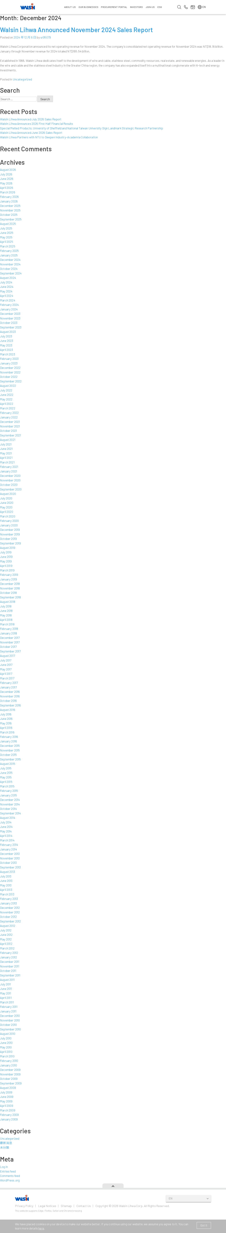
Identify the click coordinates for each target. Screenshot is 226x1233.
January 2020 (9, 525)
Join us (150, 6)
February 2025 (9, 250)
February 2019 (9, 574)
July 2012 (6, 930)
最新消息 (6, 1143)
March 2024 (7, 300)
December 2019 (10, 529)
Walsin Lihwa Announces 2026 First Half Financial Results (36, 123)
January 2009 (9, 1119)
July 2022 (6, 390)
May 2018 (6, 615)
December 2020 (10, 475)
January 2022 (9, 417)
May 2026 (6, 183)
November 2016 (10, 696)
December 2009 (10, 1069)
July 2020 (6, 498)
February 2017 (9, 682)
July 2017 (5, 660)
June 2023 (6, 340)
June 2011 (6, 988)
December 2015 (10, 745)
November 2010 (10, 1020)
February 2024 (9, 304)
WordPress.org (10, 1180)
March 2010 (7, 1056)
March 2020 (7, 516)
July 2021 (6, 444)
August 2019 (7, 547)
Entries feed (8, 1171)
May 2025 (6, 237)
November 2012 (10, 912)
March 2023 (7, 354)
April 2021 (6, 457)
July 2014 (6, 822)
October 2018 (8, 592)
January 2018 (8, 633)
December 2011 (9, 961)
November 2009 (10, 1074)
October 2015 (8, 754)
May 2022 (6, 399)
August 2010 (7, 1033)
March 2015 (7, 786)
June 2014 (6, 826)
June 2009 (6, 1096)
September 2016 (10, 705)
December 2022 (10, 367)
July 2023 (6, 336)
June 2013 (6, 880)
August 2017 (7, 655)
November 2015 (10, 750)
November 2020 (10, 480)
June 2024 (6, 286)
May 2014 (6, 831)
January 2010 (8, 1065)
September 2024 (11, 273)
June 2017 (6, 664)
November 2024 (10, 264)
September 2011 (10, 975)
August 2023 (8, 331)
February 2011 (8, 1006)
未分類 (4, 1147)
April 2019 (6, 565)
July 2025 (6, 228)
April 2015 (6, 781)
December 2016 (10, 691)
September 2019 (10, 543)
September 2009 (11, 1083)
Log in (4, 1166)
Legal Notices (47, 1206)
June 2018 (6, 610)
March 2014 (7, 840)
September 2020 (11, 489)
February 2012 (9, 952)
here (41, 1228)
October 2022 (8, 376)
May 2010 (6, 1047)
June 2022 (6, 394)
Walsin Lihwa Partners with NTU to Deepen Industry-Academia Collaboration (49, 137)
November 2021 (10, 426)
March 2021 (7, 462)
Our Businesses (88, 6)
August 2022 (8, 385)
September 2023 (10, 327)
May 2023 (6, 345)
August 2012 (7, 925)
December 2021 (10, 421)
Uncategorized (22, 79)
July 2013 (5, 876)
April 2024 (6, 295)
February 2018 (9, 628)
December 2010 (10, 1015)
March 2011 (7, 1002)
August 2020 (8, 493)
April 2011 (6, 997)
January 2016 (8, 741)
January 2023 (8, 363)
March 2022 (7, 408)
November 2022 (10, 372)
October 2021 (8, 430)
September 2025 (11, 219)
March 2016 (7, 732)
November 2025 (10, 210)
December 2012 (10, 907)
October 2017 (8, 646)
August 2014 (7, 817)
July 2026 (6, 174)
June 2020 (6, 502)
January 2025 (9, 255)
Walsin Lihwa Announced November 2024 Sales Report (76, 29)
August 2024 (8, 277)
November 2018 (10, 588)
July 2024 (6, 282)
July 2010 (6, 1038)
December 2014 (10, 799)
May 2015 (6, 777)
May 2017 (5, 669)
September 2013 (10, 867)
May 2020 (6, 507)
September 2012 (10, 921)
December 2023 (10, 313)
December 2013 (10, 853)
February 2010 (9, 1060)
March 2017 (7, 678)
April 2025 (6, 241)
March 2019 (7, 570)
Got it (203, 1225)
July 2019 (6, 552)
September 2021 (10, 435)
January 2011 (8, 1011)
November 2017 (10, 642)
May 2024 (6, 291)
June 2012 (6, 934)
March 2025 (7, 246)
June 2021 (6, 448)
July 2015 (6, 768)
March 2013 (7, 894)
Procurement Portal (114, 6)
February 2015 (9, 790)
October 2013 (8, 862)
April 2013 (6, 889)
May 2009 (6, 1101)
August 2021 (7, 439)
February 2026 (9, 196)
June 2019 (6, 556)
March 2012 (7, 948)
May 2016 (6, 723)
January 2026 (9, 201)
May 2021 (6, 453)
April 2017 (6, 673)
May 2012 (6, 939)
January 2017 (8, 687)
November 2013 (10, 858)
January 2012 (8, 957)
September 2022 (11, 381)
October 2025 (8, 214)
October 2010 (8, 1024)
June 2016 (6, 718)
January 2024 (9, 309)
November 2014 (10, 804)
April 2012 (6, 943)
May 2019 (6, 561)
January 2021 (8, 471)
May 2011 (5, 993)
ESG (159, 6)
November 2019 (10, 534)
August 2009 (8, 1087)
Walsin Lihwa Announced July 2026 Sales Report (30, 119)
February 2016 (9, 736)
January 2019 (8, 579)
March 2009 (7, 1110)
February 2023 (9, 358)
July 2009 (6, 1092)
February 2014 (9, 844)
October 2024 (8, 268)
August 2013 (7, 871)
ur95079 (45, 37)
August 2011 (7, 979)
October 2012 (8, 916)
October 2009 (8, 1078)
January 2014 (8, 849)
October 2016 (8, 700)
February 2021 (9, 466)
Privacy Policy (24, 1206)
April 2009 (6, 1105)
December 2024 (10, 259)
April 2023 (6, 349)
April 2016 (6, 727)
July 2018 (6, 606)
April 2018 (6, 619)
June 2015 (6, 772)
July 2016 (6, 714)
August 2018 (7, 601)
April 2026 (6, 187)
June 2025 (6, 232)
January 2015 (8, 795)
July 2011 (5, 984)
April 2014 (6, 835)
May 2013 (5, 885)
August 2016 (7, 709)
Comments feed (10, 1175)
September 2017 (10, 651)
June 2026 (6, 178)
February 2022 (9, 412)
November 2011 (9, 966)
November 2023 (10, 318)
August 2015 (7, 763)
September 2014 (10, 813)
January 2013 (8, 903)
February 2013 (9, 898)
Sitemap (66, 1206)
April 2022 (6, 403)
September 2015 (10, 759)
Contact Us (83, 1206)
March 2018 (7, 624)
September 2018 (10, 597)
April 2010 (6, 1051)
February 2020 (9, 520)
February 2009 (9, 1114)
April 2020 (6, 511)
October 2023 (8, 322)
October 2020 (8, 484)
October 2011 (8, 970)
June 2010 (6, 1042)
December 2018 (10, 583)
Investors (136, 6)
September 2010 (10, 1029)
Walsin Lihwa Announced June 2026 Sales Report (31, 132)
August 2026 (8, 169)
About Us (70, 6)
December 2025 (10, 205)
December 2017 (10, 637)
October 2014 (8, 808)
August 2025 (8, 223)
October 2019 (8, 538)
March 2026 (7, 192)
